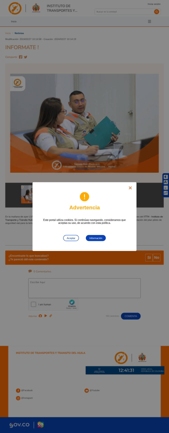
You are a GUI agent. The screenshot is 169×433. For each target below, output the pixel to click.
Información (95, 238)
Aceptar (71, 238)
